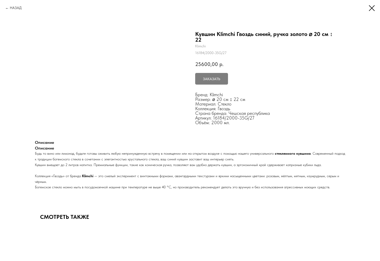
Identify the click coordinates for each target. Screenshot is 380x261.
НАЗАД (16, 8)
